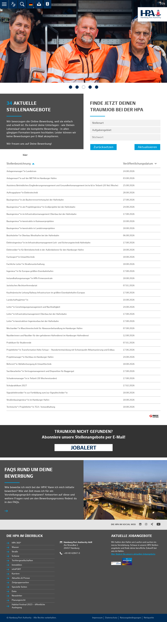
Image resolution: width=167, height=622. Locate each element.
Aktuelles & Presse (21, 578)
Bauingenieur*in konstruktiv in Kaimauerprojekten (30, 221)
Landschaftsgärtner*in (17, 300)
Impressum (97, 618)
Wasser (15, 547)
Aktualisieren (147, 147)
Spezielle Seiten (19, 587)
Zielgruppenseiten (20, 582)
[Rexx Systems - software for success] (154, 416)
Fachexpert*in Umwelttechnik (21, 257)
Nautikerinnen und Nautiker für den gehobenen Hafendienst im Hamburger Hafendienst (48, 335)
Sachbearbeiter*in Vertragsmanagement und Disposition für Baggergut (40, 371)
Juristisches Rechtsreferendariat (22, 285)
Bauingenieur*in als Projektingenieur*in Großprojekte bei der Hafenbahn (41, 207)
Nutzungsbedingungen (130, 618)
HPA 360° (16, 543)
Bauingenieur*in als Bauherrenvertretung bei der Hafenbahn (35, 200)
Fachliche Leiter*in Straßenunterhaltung (25, 264)
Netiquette (149, 618)
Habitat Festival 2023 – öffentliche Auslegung (28, 606)
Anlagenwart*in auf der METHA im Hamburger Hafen (32, 178)
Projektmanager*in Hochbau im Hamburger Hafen (30, 357)
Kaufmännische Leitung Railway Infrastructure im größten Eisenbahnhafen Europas (46, 293)
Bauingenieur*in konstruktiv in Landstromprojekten (31, 228)
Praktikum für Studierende (19, 343)
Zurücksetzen (103, 147)
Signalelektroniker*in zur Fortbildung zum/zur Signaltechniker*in (37, 393)
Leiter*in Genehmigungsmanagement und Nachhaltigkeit (33, 307)
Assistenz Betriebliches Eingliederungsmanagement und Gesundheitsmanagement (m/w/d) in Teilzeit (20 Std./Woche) (62, 185)
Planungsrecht (18, 600)
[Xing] (150, 525)
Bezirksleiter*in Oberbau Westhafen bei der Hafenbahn (33, 235)
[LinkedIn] (139, 525)
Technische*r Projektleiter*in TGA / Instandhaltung (31, 407)
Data (14, 591)
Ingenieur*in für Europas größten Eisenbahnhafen (30, 271)
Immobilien (17, 565)
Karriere (16, 574)
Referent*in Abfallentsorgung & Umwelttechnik (29, 364)
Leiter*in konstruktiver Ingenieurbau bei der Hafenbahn (33, 321)
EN (163, 3)
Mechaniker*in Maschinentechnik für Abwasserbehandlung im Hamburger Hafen (44, 328)
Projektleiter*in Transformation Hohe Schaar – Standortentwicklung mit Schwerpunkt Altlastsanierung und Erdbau (61, 350)
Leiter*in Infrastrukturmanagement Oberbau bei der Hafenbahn (37, 314)
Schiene (15, 556)
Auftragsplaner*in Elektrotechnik (22, 192)
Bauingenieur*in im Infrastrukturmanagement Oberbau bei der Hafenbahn (41, 214)
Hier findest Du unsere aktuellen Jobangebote (133, 554)
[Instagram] (144, 525)
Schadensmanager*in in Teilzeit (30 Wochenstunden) (32, 378)
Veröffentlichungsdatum (138, 163)
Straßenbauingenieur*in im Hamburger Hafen (28, 400)
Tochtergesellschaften (22, 560)
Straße (15, 551)
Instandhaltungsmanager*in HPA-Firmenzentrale (30, 278)
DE (157, 3)
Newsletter (17, 596)
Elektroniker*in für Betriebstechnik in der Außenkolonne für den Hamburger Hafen (45, 250)
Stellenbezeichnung (19, 163)
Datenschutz (111, 618)
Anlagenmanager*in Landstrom (21, 171)
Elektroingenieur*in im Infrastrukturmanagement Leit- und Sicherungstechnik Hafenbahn (48, 243)
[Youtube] (156, 525)
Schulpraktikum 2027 (17, 385)
